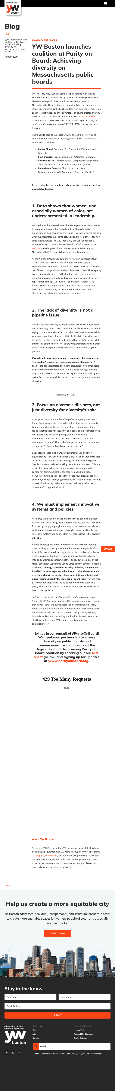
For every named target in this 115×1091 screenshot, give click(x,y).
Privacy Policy (77, 1054)
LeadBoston (51, 855)
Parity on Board (89, 116)
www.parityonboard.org (68, 661)
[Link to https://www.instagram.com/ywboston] (13, 1052)
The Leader (50, 40)
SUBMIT (57, 1015)
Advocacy (37, 40)
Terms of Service (92, 1054)
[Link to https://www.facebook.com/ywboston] (6, 1052)
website (36, 248)
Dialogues (39, 855)
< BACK (7, 34)
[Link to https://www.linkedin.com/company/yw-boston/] (19, 1052)
